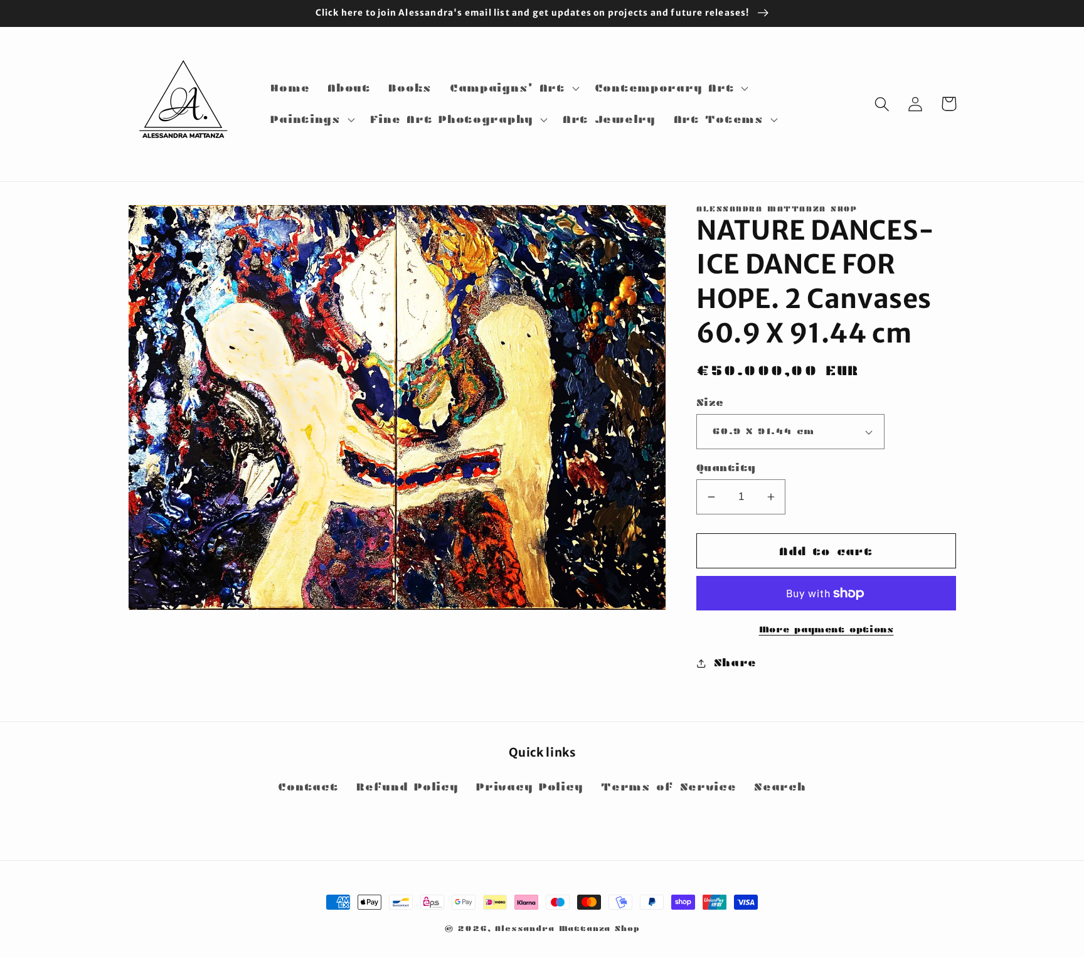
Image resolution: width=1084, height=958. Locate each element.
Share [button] (735, 662)
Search (779, 787)
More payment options (826, 629)
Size (710, 402)
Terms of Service (668, 787)
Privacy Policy (529, 787)
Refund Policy (407, 787)
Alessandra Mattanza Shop (567, 928)
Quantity (726, 468)
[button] (512, 88)
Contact (308, 787)
